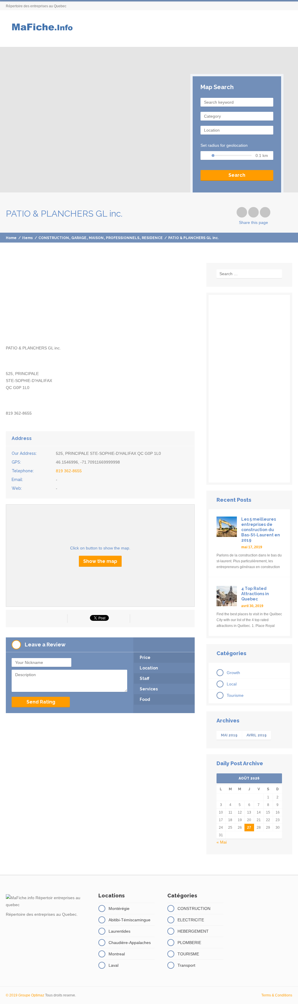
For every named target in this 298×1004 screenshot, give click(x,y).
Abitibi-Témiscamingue (129, 920)
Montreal (117, 954)
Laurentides (119, 931)
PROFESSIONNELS (122, 238)
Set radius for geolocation (224, 145)
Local (232, 684)
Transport (186, 965)
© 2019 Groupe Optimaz (25, 995)
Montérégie (119, 908)
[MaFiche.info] (41, 28)
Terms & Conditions (276, 995)
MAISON (96, 238)
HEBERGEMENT (193, 931)
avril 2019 (256, 735)
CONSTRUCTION (53, 238)
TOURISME (188, 954)
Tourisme (235, 695)
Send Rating (40, 702)
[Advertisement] (100, 303)
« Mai (222, 842)
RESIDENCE (152, 238)
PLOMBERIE (189, 942)
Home (11, 238)
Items (27, 238)
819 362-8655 (69, 471)
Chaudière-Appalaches (130, 942)
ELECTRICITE (191, 920)
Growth (233, 672)
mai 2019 (229, 735)
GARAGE (78, 238)
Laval (113, 965)
